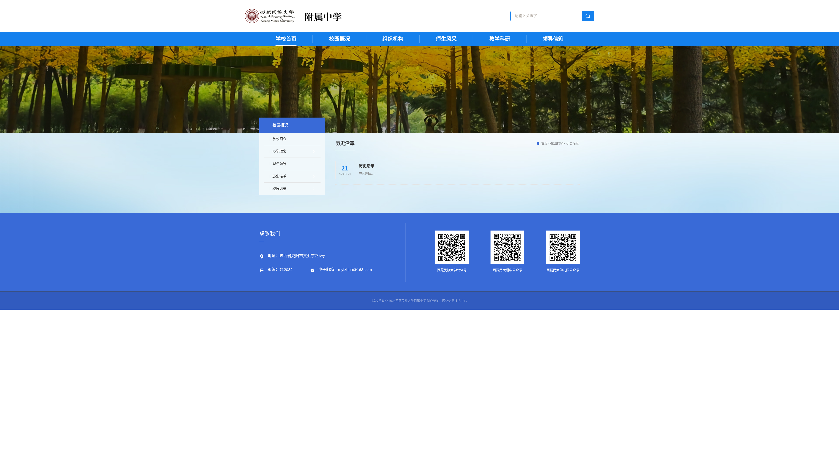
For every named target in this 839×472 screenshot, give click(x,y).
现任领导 (279, 164)
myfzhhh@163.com (355, 269)
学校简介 (279, 139)
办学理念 (279, 151)
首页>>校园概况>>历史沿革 (560, 143)
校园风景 (279, 189)
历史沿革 (279, 176)
